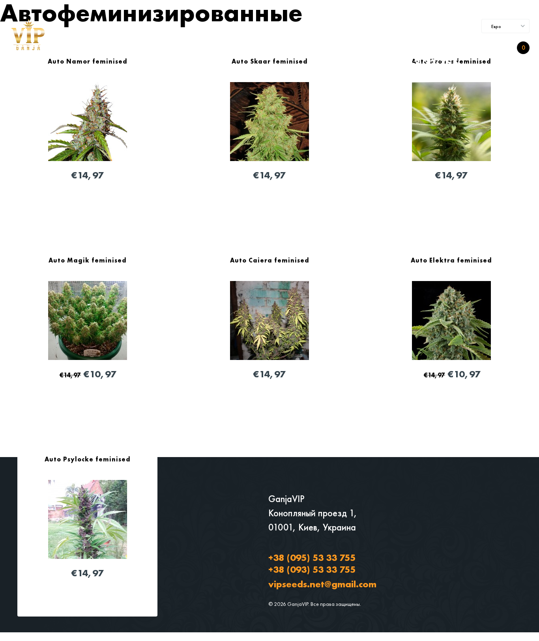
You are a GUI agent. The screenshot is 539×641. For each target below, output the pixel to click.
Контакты (291, 48)
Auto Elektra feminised (451, 260)
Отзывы (256, 48)
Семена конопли (133, 48)
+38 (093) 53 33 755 (406, 63)
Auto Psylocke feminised (88, 459)
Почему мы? (217, 48)
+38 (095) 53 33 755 (312, 557)
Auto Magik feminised (88, 260)
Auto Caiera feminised (269, 260)
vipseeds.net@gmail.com (322, 584)
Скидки (178, 48)
